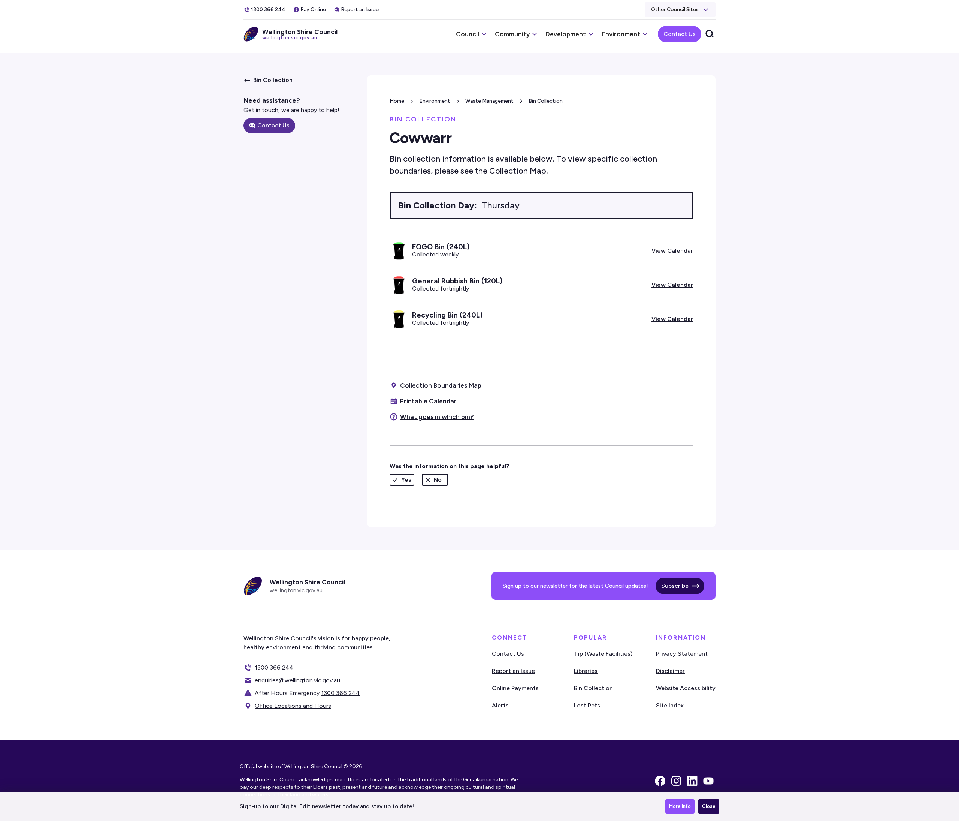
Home (397, 101)
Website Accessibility (686, 688)
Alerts (500, 705)
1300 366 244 (274, 667)
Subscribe (675, 585)
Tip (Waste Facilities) (603, 653)
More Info (680, 806)
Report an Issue (513, 670)
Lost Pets (587, 705)
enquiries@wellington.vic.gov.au (297, 680)
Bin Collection (546, 101)
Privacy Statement (682, 653)
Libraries (586, 670)
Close (709, 806)
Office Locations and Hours (293, 705)
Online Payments (515, 688)
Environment (434, 101)
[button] (680, 9)
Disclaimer (670, 670)
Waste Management (489, 101)
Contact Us (679, 33)
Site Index (670, 705)
